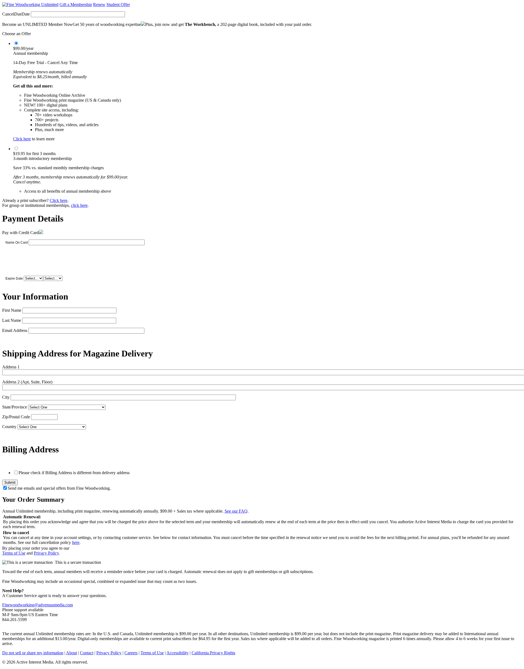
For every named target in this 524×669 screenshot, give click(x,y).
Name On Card (16, 242)
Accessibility (177, 652)
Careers (131, 652)
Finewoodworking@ (20, 605)
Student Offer (118, 4)
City (6, 397)
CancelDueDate (16, 14)
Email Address (14, 330)
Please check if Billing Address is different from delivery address (74, 472)
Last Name (11, 320)
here (75, 542)
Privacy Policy (46, 553)
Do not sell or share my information (32, 652)
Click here (22, 139)
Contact (86, 652)
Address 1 (11, 367)
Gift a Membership (75, 4)
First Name (11, 310)
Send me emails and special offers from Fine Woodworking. (59, 488)
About (71, 652)
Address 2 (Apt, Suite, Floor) (27, 382)
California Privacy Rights (213, 652)
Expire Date (14, 278)
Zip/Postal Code (16, 416)
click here (79, 205)
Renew (99, 4)
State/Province (14, 407)
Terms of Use (13, 553)
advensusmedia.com (55, 605)
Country (9, 426)
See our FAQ (236, 511)
